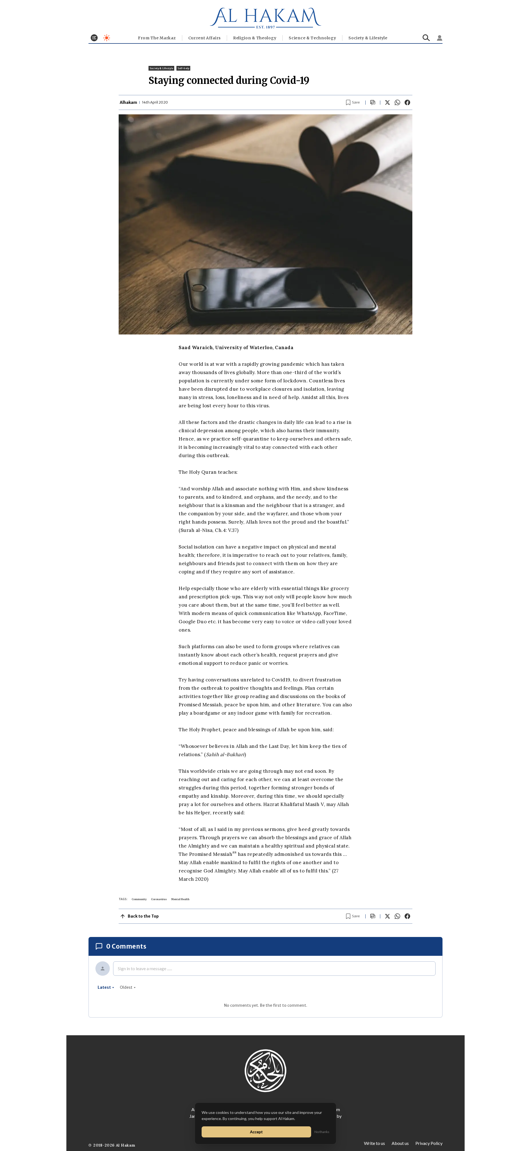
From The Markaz (157, 37)
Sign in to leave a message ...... (145, 968)
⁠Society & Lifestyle (367, 37)
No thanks (321, 1132)
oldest (126, 987)
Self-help (183, 68)
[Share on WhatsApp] (397, 102)
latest (104, 987)
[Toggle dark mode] (106, 37)
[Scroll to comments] (373, 102)
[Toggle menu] (94, 37)
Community (139, 899)
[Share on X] (387, 102)
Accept (256, 1131)
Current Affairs (204, 37)
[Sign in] (439, 38)
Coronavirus (159, 899)
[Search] (426, 37)
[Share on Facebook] (407, 102)
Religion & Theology (254, 37)
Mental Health (180, 899)
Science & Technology (312, 37)
